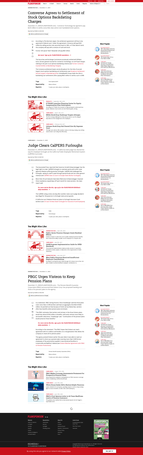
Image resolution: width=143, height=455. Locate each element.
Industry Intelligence (95, 3)
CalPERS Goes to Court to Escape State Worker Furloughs (62, 175)
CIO (29, 446)
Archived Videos (32, 434)
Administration (33, 7)
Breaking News (46, 428)
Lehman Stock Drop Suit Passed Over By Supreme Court (64, 127)
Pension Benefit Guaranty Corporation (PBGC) (60, 351)
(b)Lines (45, 424)
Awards (72, 3)
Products (49, 101)
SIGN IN (108, 1)
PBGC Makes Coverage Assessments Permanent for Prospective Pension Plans (65, 374)
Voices (58, 3)
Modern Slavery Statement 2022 (80, 447)
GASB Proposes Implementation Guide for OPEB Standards (64, 245)
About (59, 422)
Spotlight (45, 426)
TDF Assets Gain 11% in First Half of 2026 (107, 57)
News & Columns (32, 422)
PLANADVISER (34, 446)
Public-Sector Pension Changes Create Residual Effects (64, 234)
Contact (60, 424)
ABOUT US (90, 1)
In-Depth (52, 3)
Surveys (65, 3)
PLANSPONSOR (42, 446)
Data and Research (105, 47)
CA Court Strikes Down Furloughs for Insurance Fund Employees (64, 201)
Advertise (60, 432)
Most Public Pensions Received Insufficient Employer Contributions (62, 258)
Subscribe (75, 428)
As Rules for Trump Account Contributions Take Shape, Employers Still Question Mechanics (108, 65)
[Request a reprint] (32, 53)
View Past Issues (77, 426)
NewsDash (45, 422)
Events (78, 3)
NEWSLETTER (100, 1)
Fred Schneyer (38, 157)
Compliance (103, 61)
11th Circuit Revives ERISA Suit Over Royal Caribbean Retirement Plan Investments (107, 73)
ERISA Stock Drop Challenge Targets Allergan (63, 115)
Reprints (67, 87)
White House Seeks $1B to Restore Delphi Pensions (65, 385)
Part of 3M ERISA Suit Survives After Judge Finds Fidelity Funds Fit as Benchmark (107, 81)
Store (59, 434)
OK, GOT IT (109, 451)
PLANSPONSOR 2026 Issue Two (78, 423)
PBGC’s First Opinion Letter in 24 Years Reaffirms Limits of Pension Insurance (64, 397)
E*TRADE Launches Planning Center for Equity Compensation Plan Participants (63, 104)
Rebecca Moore (39, 31)
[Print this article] (32, 56)
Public (50, 211)
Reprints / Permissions (63, 428)
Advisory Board (61, 426)
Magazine (85, 3)
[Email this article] (32, 41)
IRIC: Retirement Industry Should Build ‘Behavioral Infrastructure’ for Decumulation (108, 51)
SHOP (95, 1)
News (44, 3)
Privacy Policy (61, 430)
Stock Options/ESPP (53, 81)
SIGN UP (112, 1)
